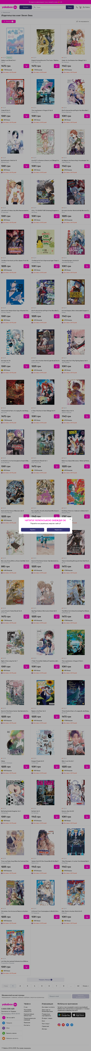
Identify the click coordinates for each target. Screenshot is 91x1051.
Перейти (32, 529)
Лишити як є (58, 529)
